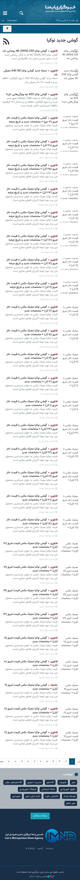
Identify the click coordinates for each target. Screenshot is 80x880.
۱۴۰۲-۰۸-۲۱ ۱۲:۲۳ (46, 488)
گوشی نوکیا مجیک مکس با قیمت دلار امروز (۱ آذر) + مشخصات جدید (31, 403)
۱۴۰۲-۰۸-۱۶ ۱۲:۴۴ (47, 583)
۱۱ (9, 762)
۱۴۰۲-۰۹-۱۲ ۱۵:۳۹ (46, 276)
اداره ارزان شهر (32, 796)
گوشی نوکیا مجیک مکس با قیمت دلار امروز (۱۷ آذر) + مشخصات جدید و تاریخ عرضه (31, 238)
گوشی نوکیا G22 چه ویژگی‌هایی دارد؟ (31, 94)
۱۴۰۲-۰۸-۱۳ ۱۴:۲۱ (47, 630)
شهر (73, 782)
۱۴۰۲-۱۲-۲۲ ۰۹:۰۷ (47, 87)
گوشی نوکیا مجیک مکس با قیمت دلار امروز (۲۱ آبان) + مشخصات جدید (31, 474)
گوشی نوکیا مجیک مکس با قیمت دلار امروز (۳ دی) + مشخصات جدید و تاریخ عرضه (31, 120)
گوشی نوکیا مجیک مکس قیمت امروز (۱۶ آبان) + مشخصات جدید (30, 569)
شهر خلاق (71, 803)
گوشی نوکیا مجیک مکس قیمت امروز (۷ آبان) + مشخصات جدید (30, 734)
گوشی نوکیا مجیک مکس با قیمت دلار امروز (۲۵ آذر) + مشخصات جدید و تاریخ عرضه (31, 167)
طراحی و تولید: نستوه (38, 876)
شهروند (62, 782)
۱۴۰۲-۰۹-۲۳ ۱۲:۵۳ (46, 205)
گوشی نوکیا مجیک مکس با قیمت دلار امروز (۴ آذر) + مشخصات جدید (31, 356)
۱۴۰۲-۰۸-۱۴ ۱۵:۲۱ (47, 607)
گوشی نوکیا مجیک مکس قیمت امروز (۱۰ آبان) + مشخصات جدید (30, 664)
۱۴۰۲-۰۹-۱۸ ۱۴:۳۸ (46, 229)
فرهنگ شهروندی (27, 789)
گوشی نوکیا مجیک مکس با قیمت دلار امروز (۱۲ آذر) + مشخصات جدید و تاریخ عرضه (31, 262)
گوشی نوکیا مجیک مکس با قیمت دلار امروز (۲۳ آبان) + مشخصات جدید (31, 427)
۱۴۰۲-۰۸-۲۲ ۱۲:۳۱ (46, 465)
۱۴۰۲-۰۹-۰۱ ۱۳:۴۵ (46, 418)
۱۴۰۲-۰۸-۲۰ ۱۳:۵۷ (46, 512)
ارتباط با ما (30, 848)
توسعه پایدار (69, 796)
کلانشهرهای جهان (13, 782)
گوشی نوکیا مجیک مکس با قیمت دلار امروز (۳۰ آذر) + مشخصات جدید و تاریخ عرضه (31, 144)
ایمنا (53, 8)
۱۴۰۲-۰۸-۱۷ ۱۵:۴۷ (46, 559)
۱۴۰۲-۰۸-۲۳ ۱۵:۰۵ (46, 441)
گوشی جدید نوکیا (62, 40)
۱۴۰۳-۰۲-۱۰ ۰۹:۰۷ (47, 63)
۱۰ (16, 762)
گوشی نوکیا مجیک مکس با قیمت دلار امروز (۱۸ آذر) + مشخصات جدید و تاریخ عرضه (31, 214)
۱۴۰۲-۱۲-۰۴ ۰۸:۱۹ (47, 110)
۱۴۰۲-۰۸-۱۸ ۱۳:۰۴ (46, 536)
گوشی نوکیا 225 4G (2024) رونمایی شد (30, 51)
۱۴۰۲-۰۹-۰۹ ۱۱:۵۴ (47, 299)
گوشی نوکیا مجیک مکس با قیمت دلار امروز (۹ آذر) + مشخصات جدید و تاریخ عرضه (31, 285)
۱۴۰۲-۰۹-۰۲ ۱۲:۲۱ (47, 394)
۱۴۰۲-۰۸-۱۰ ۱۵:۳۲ (46, 678)
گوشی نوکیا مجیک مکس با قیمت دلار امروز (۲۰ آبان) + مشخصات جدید (31, 498)
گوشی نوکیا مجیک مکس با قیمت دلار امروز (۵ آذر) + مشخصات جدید (31, 333)
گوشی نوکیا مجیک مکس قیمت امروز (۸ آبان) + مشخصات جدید (30, 711)
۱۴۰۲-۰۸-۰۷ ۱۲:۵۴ (46, 748)
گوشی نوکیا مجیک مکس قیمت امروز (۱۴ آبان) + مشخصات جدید (30, 592)
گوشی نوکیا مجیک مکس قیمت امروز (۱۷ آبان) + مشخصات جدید (30, 545)
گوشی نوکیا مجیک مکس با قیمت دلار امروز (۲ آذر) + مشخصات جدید (31, 380)
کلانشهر (50, 782)
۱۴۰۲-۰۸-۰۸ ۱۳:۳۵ (46, 725)
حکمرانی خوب (51, 796)
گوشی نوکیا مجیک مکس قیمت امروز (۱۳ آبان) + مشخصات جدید (30, 616)
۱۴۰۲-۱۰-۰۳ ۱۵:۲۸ (46, 134)
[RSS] (6, 42)
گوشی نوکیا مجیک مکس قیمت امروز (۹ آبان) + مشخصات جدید (31, 687)
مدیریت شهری (34, 782)
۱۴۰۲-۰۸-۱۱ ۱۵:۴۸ (47, 654)
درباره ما (49, 848)
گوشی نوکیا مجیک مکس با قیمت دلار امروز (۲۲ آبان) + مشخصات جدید (31, 451)
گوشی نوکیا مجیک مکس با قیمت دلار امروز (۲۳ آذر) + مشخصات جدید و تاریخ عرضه (31, 191)
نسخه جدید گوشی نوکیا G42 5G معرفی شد (30, 73)
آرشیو (40, 848)
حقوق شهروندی (68, 789)
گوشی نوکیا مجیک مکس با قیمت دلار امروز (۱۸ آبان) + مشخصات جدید (31, 522)
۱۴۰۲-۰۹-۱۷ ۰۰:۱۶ (47, 252)
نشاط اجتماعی (48, 789)
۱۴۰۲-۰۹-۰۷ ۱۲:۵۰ (47, 323)
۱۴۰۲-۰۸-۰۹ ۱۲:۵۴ (46, 701)
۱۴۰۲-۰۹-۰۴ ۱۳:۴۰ (46, 370)
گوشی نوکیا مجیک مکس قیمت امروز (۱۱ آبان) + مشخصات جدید (30, 640)
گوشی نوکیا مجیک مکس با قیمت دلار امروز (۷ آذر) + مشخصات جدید (31, 309)
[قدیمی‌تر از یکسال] (69, 55)
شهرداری (16, 796)
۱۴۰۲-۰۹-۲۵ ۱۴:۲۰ (46, 181)
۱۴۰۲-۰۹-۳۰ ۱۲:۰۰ (47, 158)
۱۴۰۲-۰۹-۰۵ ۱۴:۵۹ (46, 347)
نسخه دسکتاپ (40, 816)
